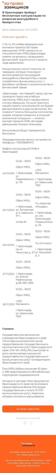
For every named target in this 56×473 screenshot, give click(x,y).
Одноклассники (31, 423)
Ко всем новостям (28, 409)
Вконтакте (25, 423)
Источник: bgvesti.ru (14, 37)
